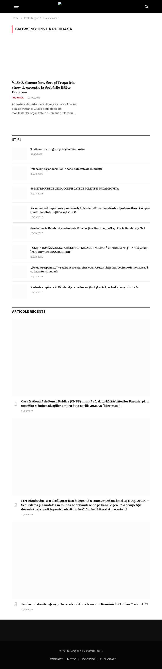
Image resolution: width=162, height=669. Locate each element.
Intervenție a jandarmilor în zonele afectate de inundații (66, 169)
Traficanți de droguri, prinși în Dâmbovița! (58, 149)
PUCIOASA (18, 97)
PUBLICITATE (108, 659)
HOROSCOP (88, 659)
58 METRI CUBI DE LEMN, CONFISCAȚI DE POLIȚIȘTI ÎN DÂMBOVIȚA (74, 188)
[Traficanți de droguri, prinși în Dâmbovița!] (19, 153)
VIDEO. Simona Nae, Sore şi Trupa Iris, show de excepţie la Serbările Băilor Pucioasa (43, 87)
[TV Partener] (81, 6)
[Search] (146, 6)
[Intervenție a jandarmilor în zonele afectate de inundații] (19, 173)
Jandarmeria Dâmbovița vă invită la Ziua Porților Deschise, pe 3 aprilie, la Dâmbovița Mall (87, 228)
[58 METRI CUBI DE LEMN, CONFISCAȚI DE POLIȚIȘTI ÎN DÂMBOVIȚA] (19, 193)
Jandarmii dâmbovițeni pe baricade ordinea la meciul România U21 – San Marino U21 (84, 604)
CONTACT (56, 659)
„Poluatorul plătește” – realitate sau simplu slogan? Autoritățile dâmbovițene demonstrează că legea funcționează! (89, 269)
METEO (71, 659)
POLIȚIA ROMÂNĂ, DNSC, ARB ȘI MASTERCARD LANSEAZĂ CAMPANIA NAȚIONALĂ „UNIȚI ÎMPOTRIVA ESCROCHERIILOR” (89, 250)
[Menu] (16, 6)
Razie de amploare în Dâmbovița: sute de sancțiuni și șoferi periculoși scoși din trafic (84, 287)
